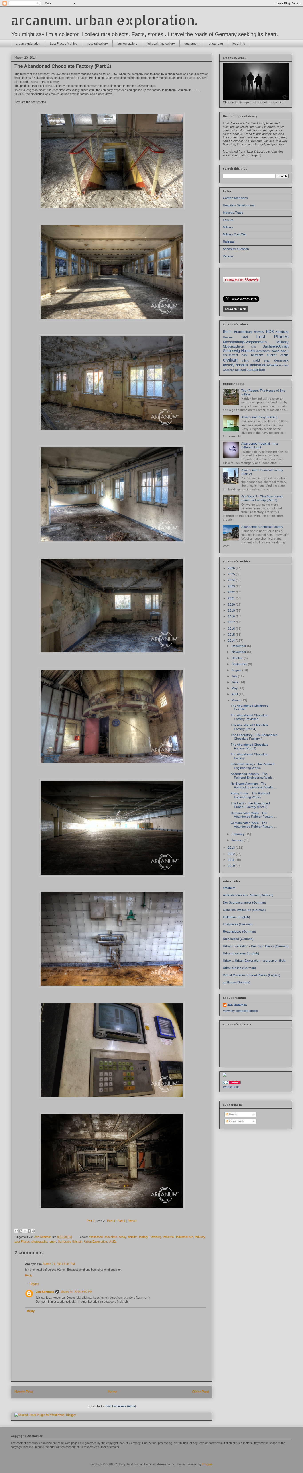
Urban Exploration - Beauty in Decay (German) (256, 946)
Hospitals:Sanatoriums (238, 205)
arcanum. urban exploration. (104, 20)
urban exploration (28, 43)
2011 (231, 859)
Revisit (132, 1221)
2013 (232, 847)
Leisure (228, 220)
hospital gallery (97, 43)
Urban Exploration (95, 1241)
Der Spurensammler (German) (244, 902)
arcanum (229, 888)
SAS (253, 346)
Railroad (229, 241)
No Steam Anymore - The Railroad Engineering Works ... (254, 785)
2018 (232, 616)
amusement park (235, 355)
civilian (230, 360)
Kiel (245, 337)
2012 (232, 854)
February (238, 834)
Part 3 (111, 1221)
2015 (232, 634)
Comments (236, 1121)
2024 (232, 580)
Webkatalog (231, 1086)
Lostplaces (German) (238, 924)
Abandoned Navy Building (259, 417)
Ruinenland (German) (238, 939)
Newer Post (23, 1392)
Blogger (207, 1464)
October (238, 658)
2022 (232, 592)
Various (228, 256)
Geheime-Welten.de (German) (244, 910)
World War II (280, 351)
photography (39, 1241)
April (235, 694)
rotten (52, 1241)
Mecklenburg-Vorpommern (245, 342)
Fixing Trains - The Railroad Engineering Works (250, 795)
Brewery (259, 331)
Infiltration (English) (236, 917)
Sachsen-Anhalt (275, 346)
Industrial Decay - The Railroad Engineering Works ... (252, 766)
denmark (281, 360)
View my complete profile (240, 1010)
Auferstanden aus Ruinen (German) (248, 895)
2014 (232, 640)
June (235, 682)
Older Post (200, 1392)
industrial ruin (184, 1237)
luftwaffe (272, 365)
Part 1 (90, 1221)
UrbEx (113, 1241)
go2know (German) (236, 982)
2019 (232, 610)
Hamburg (155, 1237)
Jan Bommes (45, 1291)
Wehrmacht (263, 351)
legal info (238, 43)
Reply (28, 1275)
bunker (272, 355)
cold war (261, 360)
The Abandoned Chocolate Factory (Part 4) (249, 727)
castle (284, 355)
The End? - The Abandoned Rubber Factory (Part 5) (250, 805)
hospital (242, 365)
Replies (34, 1283)
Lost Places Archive (63, 43)
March (236, 700)
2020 (232, 604)
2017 (232, 622)
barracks (257, 355)
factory (143, 1237)
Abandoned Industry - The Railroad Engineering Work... (252, 775)
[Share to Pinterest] (33, 1231)
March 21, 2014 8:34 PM (59, 1264)
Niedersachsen (233, 346)
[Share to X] (25, 1231)
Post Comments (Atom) (120, 1406)
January (238, 840)
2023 (232, 586)
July (235, 676)
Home (112, 1392)
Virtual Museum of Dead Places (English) (251, 975)
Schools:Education (236, 249)
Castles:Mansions (235, 198)
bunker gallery (127, 43)
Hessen (228, 337)
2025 (232, 574)
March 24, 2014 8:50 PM (76, 1291)
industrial (168, 1237)
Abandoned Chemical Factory (262, 526)
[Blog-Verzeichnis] (232, 1083)
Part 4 (121, 1221)
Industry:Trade (233, 212)
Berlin (227, 331)
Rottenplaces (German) (239, 931)
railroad (240, 370)
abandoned (96, 1237)
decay (122, 1237)
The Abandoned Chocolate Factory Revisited (249, 717)
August (237, 670)
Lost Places (22, 1241)
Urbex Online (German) (239, 968)
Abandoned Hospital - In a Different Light (259, 445)
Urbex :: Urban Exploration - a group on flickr (254, 960)
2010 (232, 865)
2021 (232, 598)
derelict (132, 1237)
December (239, 646)
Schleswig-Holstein (70, 1241)
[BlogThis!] (20, 1231)
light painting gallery (161, 43)
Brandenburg (243, 331)
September (240, 664)
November (239, 652)
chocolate (110, 1237)
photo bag (216, 43)
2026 (232, 568)
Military (228, 227)
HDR (270, 331)
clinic (245, 360)
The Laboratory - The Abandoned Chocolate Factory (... (254, 736)
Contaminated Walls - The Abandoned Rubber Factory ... (254, 815)
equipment (191, 43)
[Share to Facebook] (29, 1231)
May (235, 688)
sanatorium (256, 370)
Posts (232, 1114)
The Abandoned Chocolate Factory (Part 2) (249, 746)
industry (200, 1237)
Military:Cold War (235, 234)
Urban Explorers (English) (241, 953)
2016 (232, 628)
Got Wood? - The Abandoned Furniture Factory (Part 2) (262, 498)
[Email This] (16, 1231)
